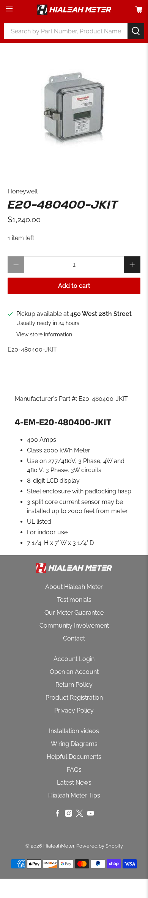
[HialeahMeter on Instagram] (68, 814)
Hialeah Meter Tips (74, 795)
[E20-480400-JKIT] (74, 107)
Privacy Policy (74, 710)
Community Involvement (74, 625)
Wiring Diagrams (74, 743)
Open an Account (74, 671)
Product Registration (74, 697)
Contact (74, 638)
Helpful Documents (74, 756)
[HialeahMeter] (74, 10)
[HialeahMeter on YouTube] (90, 814)
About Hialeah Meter (74, 586)
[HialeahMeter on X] (79, 814)
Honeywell (23, 191)
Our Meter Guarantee (74, 612)
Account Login (74, 659)
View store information (44, 334)
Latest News (74, 782)
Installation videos (74, 731)
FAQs (74, 769)
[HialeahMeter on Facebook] (57, 814)
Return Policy (74, 684)
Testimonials (74, 599)
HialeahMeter (58, 846)
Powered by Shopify (99, 846)
